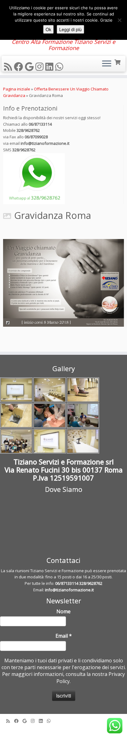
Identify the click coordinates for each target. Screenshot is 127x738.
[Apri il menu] (106, 64)
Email (63, 635)
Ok (48, 29)
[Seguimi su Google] (30, 66)
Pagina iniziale (16, 89)
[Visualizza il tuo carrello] (117, 61)
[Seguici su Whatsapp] (60, 66)
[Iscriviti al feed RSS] (9, 66)
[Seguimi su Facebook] (19, 66)
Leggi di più (70, 29)
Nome (63, 611)
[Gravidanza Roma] (63, 283)
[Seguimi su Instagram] (40, 66)
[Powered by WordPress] (63, 729)
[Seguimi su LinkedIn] (50, 66)
